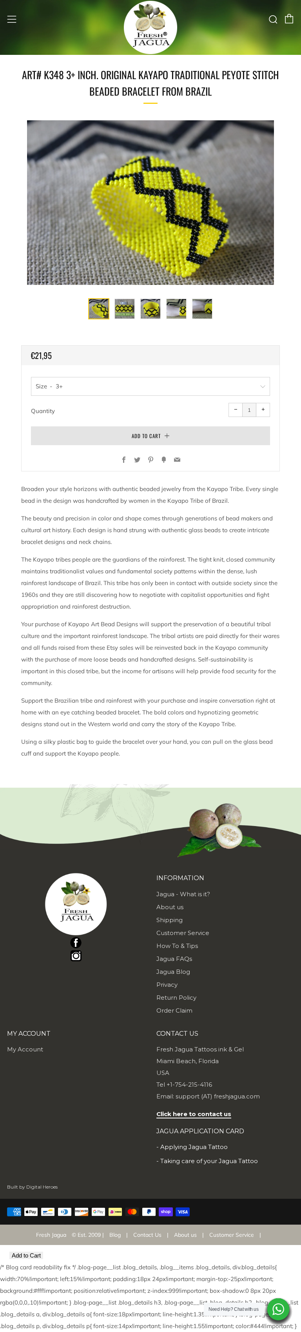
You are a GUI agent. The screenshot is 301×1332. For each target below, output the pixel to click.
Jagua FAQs (174, 958)
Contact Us (147, 1234)
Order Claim (174, 1010)
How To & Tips (177, 946)
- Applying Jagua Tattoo (192, 1147)
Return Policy (176, 997)
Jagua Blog (173, 971)
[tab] (98, 308)
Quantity (43, 411)
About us (169, 907)
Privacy (167, 984)
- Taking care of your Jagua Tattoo (207, 1161)
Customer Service (182, 933)
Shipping (169, 920)
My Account (25, 1049)
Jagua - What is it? (183, 894)
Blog (115, 1234)
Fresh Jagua (51, 1234)
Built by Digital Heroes (32, 1187)
